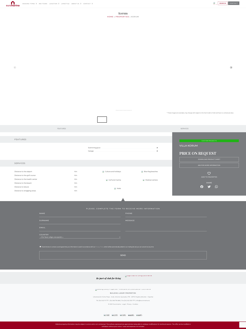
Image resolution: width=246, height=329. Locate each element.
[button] (102, 119)
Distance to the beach (23, 183)
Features (61, 128)
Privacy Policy (100, 247)
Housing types (28, 3)
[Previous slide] (15, 67)
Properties (122, 17)
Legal (124, 304)
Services (184, 128)
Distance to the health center (25, 179)
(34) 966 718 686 (115, 300)
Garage (91, 151)
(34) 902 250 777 (129, 300)
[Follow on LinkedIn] (130, 308)
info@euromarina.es (143, 300)
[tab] (114, 110)
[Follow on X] (119, 308)
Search (222, 3)
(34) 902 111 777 (104, 300)
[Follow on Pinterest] (124, 308)
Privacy (129, 304)
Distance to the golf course (25, 175)
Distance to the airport (23, 171)
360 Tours (43, 3)
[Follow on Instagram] (122, 308)
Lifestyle (65, 3)
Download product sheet (209, 159)
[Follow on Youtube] (127, 308)
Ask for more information (209, 165)
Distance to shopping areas (25, 191)
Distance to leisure (21, 187)
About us (75, 3)
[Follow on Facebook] (116, 308)
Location (53, 3)
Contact (87, 3)
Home (110, 17)
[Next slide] (231, 67)
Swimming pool (94, 148)
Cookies (135, 304)
